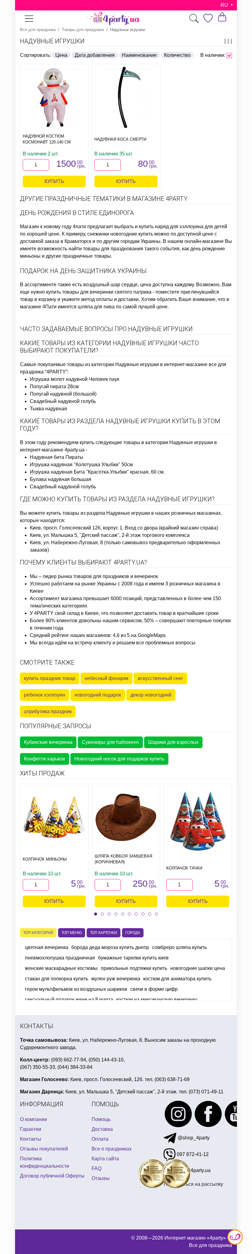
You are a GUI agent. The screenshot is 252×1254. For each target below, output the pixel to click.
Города (132, 933)
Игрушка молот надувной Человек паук (74, 379)
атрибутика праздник (48, 711)
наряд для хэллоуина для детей (191, 226)
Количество (177, 55)
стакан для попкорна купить (56, 978)
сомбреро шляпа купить (179, 947)
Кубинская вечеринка (48, 742)
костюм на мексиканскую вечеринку (156, 999)
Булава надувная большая (60, 479)
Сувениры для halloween (110, 742)
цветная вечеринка (46, 947)
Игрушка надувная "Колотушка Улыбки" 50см (81, 464)
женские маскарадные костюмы (61, 968)
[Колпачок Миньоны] (54, 817)
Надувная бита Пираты (56, 457)
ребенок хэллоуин (44, 694)
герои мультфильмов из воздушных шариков (76, 989)
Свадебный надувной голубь (63, 401)
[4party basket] (222, 16)
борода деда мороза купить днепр (110, 947)
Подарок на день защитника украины (83, 271)
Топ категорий (38, 933)
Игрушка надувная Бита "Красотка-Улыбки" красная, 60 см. (97, 472)
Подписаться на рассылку (193, 1184)
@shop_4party (193, 1137)
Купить (54, 181)
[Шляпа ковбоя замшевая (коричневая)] (126, 817)
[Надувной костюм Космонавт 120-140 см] (54, 97)
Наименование (139, 55)
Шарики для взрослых (173, 742)
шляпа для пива (96, 306)
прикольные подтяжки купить (134, 968)
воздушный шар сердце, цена (117, 284)
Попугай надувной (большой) (63, 394)
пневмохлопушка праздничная (60, 957)
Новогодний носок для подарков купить (119, 758)
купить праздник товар (49, 678)
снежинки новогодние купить (120, 233)
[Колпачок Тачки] (198, 822)
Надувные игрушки (52, 41)
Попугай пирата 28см (54, 386)
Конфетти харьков (44, 758)
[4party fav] (208, 18)
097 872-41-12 (192, 1154)
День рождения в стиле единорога (77, 213)
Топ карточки (103, 933)
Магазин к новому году (46, 226)
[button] (95, 914)
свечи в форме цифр (154, 989)
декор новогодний (150, 694)
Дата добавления (95, 55)
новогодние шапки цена (197, 968)
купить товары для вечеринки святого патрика (99, 292)
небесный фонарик (106, 678)
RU (225, 5)
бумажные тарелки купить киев (133, 957)
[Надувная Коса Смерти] (125, 97)
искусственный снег (160, 678)
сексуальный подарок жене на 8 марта (69, 999)
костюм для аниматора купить (177, 978)
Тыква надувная (48, 408)
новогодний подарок (97, 694)
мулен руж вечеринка (115, 978)
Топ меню (71, 933)
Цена (61, 55)
